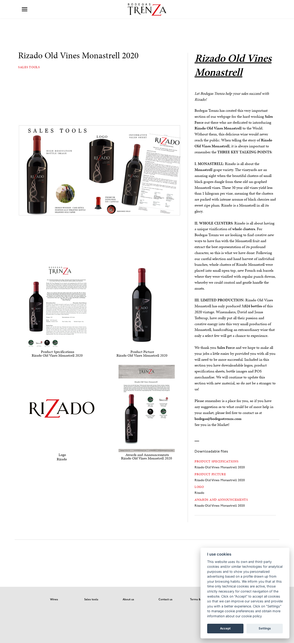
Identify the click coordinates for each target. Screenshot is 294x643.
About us (128, 599)
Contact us (165, 599)
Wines (54, 599)
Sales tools (29, 67)
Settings (265, 628)
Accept (225, 628)
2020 (220, 467)
